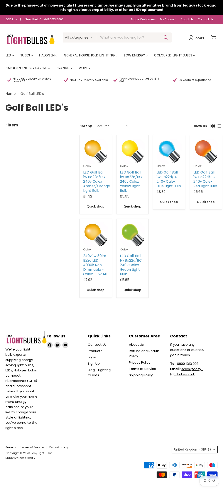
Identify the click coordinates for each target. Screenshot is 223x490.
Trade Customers (143, 19)
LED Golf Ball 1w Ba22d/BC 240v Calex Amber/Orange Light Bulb (96, 181)
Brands (63, 68)
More (83, 68)
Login (199, 38)
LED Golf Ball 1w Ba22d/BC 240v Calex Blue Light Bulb (169, 179)
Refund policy (58, 447)
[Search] (166, 37)
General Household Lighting (90, 55)
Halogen (47, 55)
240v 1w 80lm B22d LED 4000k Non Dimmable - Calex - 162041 (95, 265)
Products (95, 351)
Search (10, 447)
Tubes (25, 55)
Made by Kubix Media (20, 458)
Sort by (85, 126)
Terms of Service (142, 368)
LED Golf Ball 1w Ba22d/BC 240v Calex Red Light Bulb (205, 179)
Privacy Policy (139, 362)
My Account (168, 19)
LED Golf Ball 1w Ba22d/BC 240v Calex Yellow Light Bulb (131, 181)
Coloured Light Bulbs (173, 55)
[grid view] (213, 126)
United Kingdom (192, 449)
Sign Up (94, 363)
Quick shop (96, 206)
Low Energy (135, 55)
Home (10, 94)
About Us (187, 19)
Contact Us (205, 19)
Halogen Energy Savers (26, 68)
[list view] (219, 126)
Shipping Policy (141, 375)
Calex (87, 166)
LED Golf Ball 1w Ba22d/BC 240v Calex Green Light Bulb (131, 265)
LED (8, 55)
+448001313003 (53, 19)
